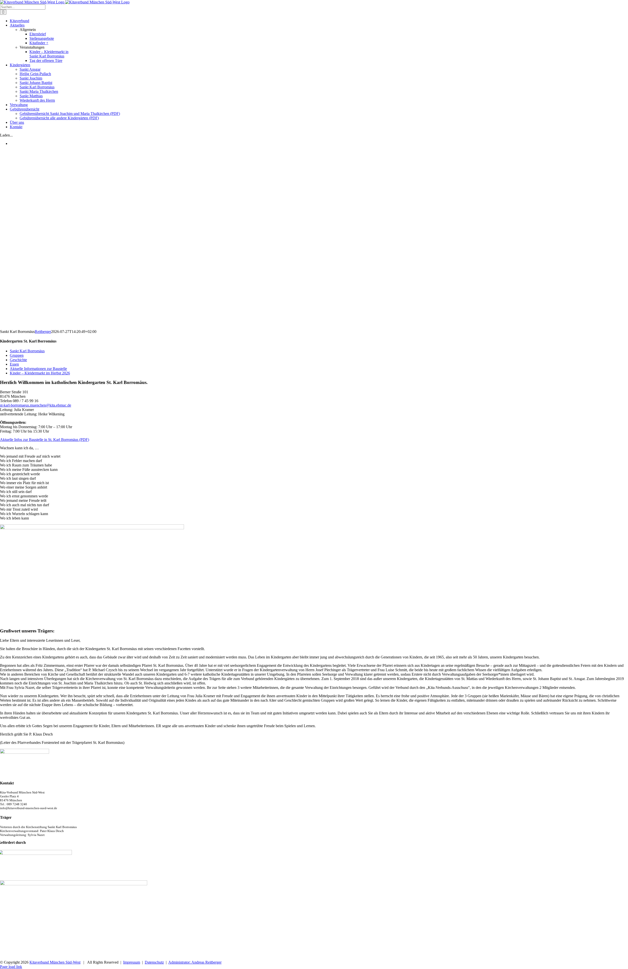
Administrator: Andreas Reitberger (195, 962)
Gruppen (17, 355)
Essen (14, 364)
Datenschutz (154, 962)
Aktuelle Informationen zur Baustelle (38, 369)
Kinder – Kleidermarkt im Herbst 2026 (40, 373)
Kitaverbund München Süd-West (54, 962)
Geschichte (18, 360)
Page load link (11, 967)
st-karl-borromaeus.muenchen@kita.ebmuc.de (35, 405)
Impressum (131, 962)
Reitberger (43, 331)
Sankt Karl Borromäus (27, 351)
